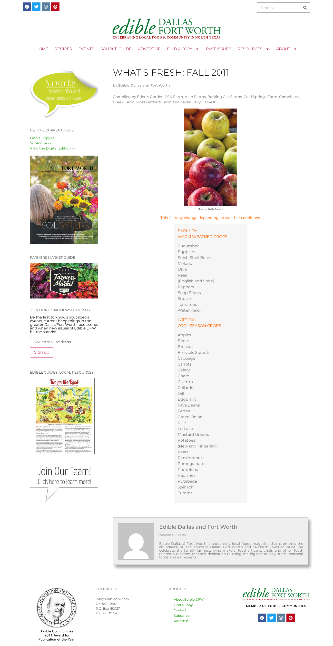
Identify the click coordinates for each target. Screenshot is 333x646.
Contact (180, 610)
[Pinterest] (55, 6)
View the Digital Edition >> (53, 148)
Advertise (181, 621)
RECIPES (63, 49)
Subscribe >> (41, 143)
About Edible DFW (189, 599)
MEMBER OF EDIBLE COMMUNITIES (276, 606)
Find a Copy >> (42, 138)
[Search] (305, 7)
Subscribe (182, 615)
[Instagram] (46, 6)
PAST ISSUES (218, 49)
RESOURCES (250, 49)
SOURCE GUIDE (116, 49)
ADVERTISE (149, 49)
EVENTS (86, 49)
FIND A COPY (179, 49)
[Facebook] (27, 6)
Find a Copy (183, 605)
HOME (42, 49)
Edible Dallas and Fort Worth (198, 527)
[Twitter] (36, 6)
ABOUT (283, 49)
